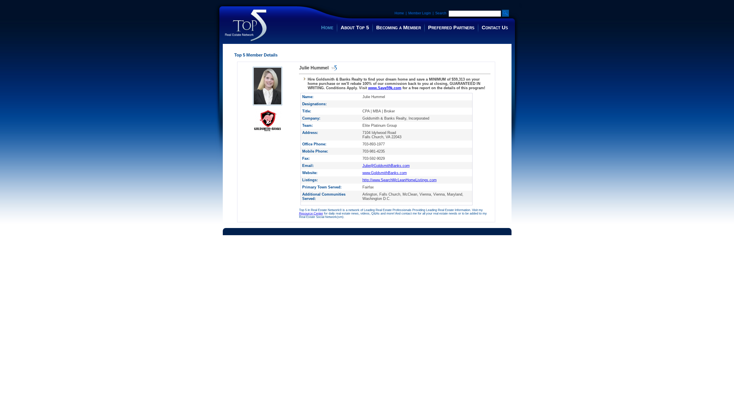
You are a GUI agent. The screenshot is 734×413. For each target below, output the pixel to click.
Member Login (419, 13)
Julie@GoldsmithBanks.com (386, 165)
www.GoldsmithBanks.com (384, 173)
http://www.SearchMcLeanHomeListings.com (399, 180)
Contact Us (495, 27)
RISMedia (347, 236)
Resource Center (311, 213)
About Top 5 (355, 27)
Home (399, 13)
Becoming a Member (398, 27)
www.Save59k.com (384, 88)
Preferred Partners (451, 27)
